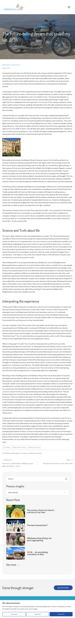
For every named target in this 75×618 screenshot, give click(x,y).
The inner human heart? (37, 525)
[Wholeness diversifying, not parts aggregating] (15, 542)
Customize (14, 614)
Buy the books (63, 588)
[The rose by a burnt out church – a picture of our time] (15, 514)
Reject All (38, 614)
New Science (6, 65)
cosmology (6, 447)
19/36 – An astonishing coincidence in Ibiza (37, 553)
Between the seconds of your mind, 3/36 (58, 461)
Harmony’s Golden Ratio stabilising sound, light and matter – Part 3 (17, 463)
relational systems (34, 447)
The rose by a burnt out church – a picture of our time (41, 511)
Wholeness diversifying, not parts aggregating (39, 539)
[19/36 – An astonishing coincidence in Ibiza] (15, 556)
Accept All (61, 614)
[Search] (66, 479)
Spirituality (16, 65)
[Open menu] (69, 7)
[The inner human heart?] (15, 528)
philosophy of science (19, 447)
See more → (13, 564)
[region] (37, 609)
